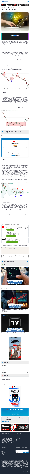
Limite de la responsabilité (10, 471)
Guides (3, 370)
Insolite (2, 455)
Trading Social (18, 442)
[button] (27, 261)
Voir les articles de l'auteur (14, 252)
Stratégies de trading (5, 367)
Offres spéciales (3, 452)
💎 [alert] (15, 37)
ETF (22, 411)
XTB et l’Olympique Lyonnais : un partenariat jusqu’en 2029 (12, 384)
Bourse (19, 411)
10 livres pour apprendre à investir (23, 256)
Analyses (2, 450)
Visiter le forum (6, 421)
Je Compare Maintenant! (15, 414)
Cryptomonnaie (18, 438)
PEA (16, 440)
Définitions (4, 372)
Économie (2, 449)
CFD (21, 411)
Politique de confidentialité (24, 471)
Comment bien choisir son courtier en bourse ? (10, 381)
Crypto (26, 411)
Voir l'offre (12, 155)
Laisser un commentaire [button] (9, 261)
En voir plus (26, 244)
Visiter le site (10, 229)
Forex (16, 436)
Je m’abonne (26, 452)
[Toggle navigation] (28, 1)
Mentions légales (17, 471)
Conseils (2, 453)
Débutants (4, 365)
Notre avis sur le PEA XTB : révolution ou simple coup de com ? (12, 382)
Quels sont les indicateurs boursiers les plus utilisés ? (9, 256)
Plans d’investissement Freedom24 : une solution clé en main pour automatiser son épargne (13, 379)
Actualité (2, 451)
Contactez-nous (4, 471)
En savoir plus (17, 155)
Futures (17, 441)
